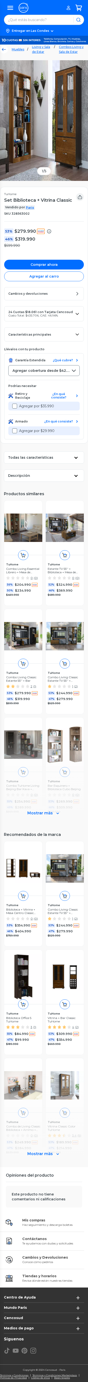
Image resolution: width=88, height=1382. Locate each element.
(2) (76, 686)
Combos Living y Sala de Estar (71, 49)
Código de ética (40, 1378)
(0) (36, 578)
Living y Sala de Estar (41, 49)
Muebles (18, 49)
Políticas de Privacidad (13, 1378)
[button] (44, 31)
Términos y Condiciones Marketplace (55, 1375)
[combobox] (44, 370)
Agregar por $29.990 (37, 431)
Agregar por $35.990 (36, 406)
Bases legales (62, 1378)
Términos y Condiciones (14, 1375)
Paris (30, 207)
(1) (34, 686)
